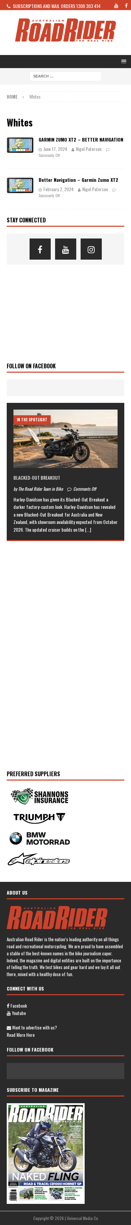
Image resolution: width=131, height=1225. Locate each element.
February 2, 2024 (58, 189)
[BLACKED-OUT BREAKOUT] (65, 439)
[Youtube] (65, 249)
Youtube (18, 1012)
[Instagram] (91, 249)
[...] (88, 529)
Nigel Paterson (88, 148)
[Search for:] (66, 75)
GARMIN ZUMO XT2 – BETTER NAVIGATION (81, 139)
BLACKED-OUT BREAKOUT (36, 477)
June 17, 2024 (55, 148)
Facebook (18, 1005)
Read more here (21, 1034)
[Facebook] (40, 249)
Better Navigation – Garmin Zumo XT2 (78, 179)
